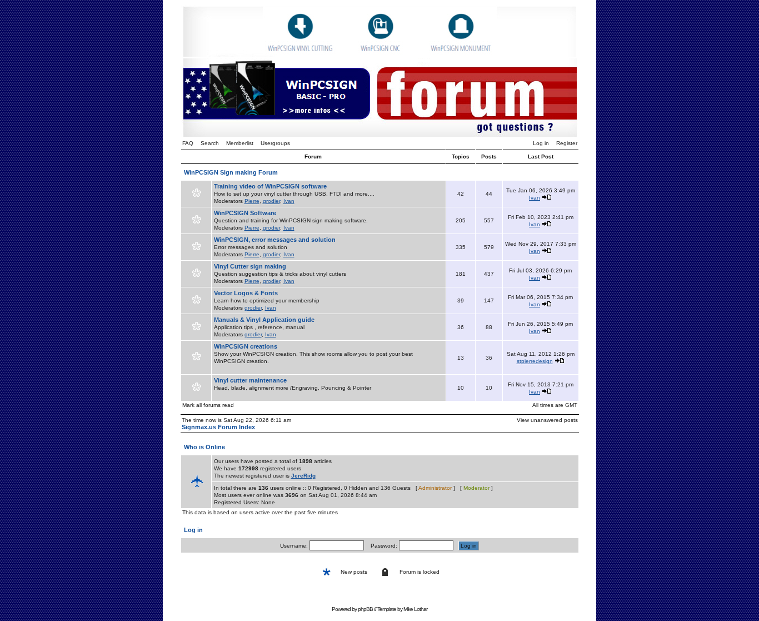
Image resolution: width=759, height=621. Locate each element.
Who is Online (204, 447)
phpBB (365, 609)
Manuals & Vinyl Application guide (264, 319)
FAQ (187, 143)
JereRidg (303, 476)
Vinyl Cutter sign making (250, 266)
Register (566, 143)
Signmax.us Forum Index (218, 427)
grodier (271, 201)
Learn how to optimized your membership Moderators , (266, 300)
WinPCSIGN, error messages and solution (275, 239)
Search (210, 143)
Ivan (288, 201)
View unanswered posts (547, 420)
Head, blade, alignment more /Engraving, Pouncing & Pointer (292, 384)
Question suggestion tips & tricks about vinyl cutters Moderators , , (280, 273)
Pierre (251, 201)
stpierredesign (535, 361)
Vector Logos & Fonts (246, 293)
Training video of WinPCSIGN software (270, 186)
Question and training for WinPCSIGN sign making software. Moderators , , (291, 220)
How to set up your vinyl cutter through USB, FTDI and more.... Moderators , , (294, 193)
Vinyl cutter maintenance (250, 380)
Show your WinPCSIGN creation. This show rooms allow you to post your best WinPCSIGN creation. (313, 353)
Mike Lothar (415, 609)
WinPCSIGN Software (245, 213)
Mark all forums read (208, 405)
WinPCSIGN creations (245, 346)
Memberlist (239, 143)
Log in (541, 143)
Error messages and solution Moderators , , (275, 246)
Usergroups (275, 143)
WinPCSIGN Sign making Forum (231, 172)
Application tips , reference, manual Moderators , (264, 326)
